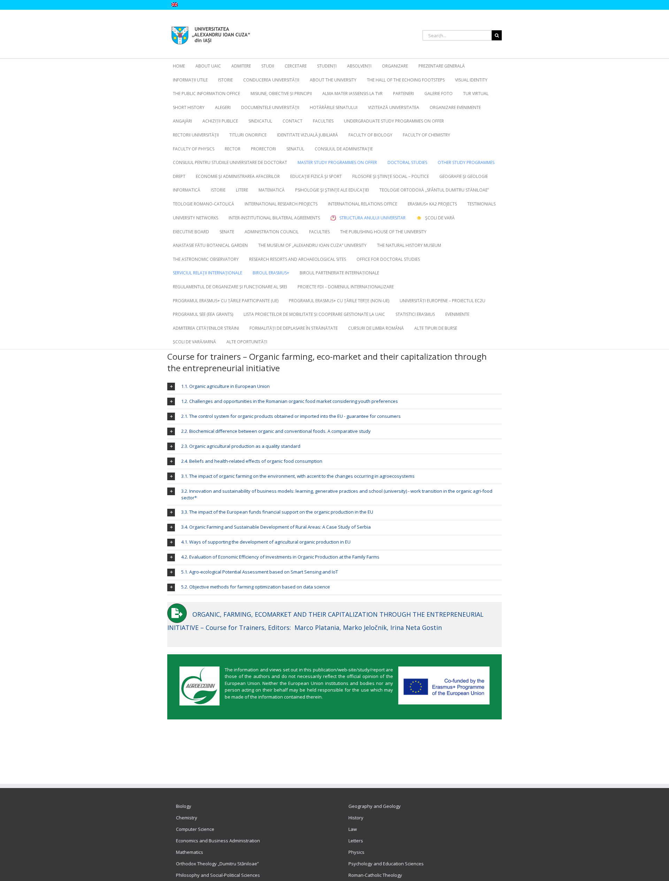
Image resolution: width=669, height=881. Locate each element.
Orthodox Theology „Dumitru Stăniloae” (217, 863)
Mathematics (189, 852)
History (355, 817)
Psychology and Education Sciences (386, 863)
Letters (355, 840)
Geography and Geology (374, 806)
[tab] (334, 386)
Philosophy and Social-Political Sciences (218, 875)
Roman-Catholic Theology (375, 875)
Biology (183, 806)
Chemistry (186, 817)
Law (352, 829)
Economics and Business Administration (218, 840)
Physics (356, 852)
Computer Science (195, 829)
